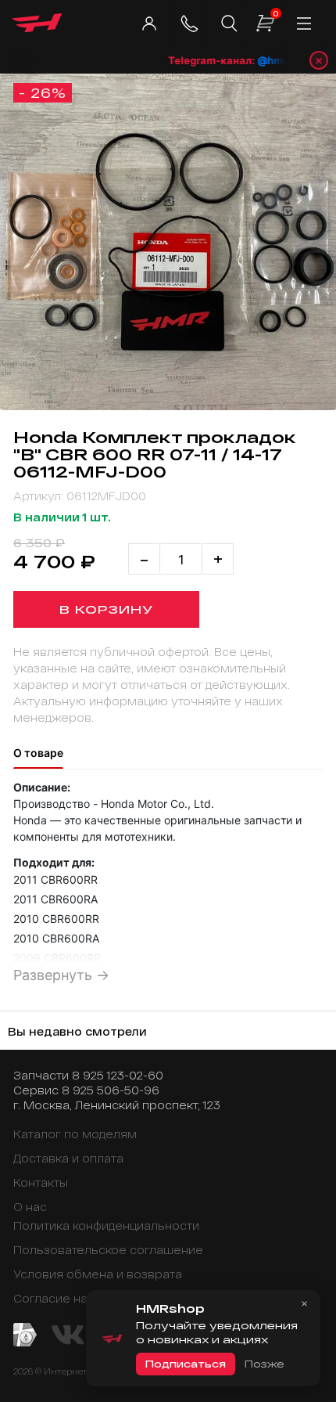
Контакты (40, 1182)
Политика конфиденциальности (106, 1225)
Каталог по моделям (75, 1134)
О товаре (38, 752)
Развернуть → (61, 975)
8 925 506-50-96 (110, 1090)
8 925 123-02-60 (117, 1075)
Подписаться (185, 1363)
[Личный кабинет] (148, 23)
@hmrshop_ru (285, 60)
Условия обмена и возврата (97, 1274)
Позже (264, 1363)
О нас (30, 1206)
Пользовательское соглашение (108, 1249)
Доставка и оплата (68, 1158)
